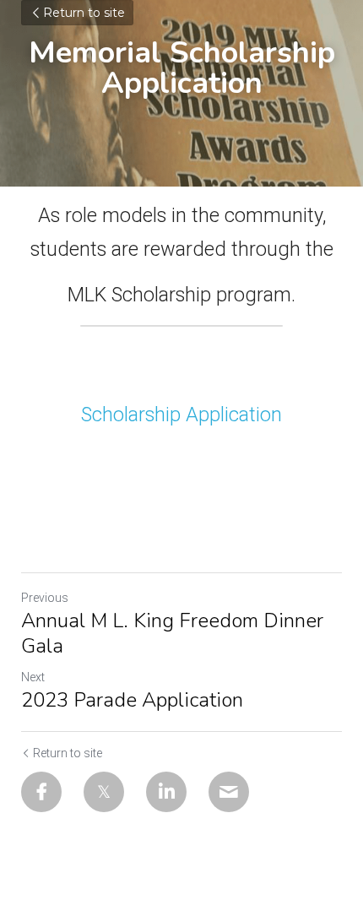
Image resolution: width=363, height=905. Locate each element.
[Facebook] (41, 792)
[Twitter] (104, 792)
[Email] (229, 792)
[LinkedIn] (166, 792)
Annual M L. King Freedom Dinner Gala (172, 633)
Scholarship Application (181, 414)
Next (33, 677)
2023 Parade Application (132, 700)
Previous (44, 597)
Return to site (84, 12)
